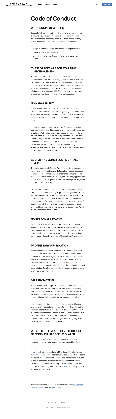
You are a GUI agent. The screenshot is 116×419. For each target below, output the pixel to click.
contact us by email (38, 355)
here (66, 366)
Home (40, 4)
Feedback (64, 403)
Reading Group (53, 403)
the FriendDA (70, 256)
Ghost (69, 407)
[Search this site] (91, 4)
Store (55, 4)
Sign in (97, 4)
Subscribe (107, 5)
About (47, 4)
